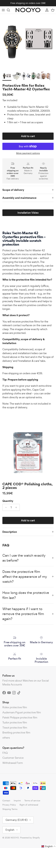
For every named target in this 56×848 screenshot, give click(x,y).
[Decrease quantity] (5, 507)
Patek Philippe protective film (19, 717)
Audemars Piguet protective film (21, 712)
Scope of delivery (13, 190)
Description (9, 532)
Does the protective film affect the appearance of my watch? (24, 576)
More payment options (28, 153)
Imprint (17, 800)
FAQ (5, 752)
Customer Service (13, 757)
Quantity (7, 501)
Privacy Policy (9, 804)
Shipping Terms (9, 809)
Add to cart (28, 136)
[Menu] (3, 10)
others (6, 737)
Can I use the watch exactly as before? (23, 558)
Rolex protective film (14, 707)
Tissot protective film (14, 727)
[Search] (10, 10)
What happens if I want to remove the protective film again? (23, 614)
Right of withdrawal (29, 804)
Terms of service (32, 800)
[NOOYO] (28, 10)
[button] (48, 846)
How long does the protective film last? (25, 595)
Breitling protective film (16, 732)
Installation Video (28, 213)
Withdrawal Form (12, 763)
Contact (6, 800)
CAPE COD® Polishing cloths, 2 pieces (27, 485)
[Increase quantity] (17, 507)
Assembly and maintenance (19, 198)
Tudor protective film (14, 722)
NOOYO (15, 837)
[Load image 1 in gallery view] (28, 42)
